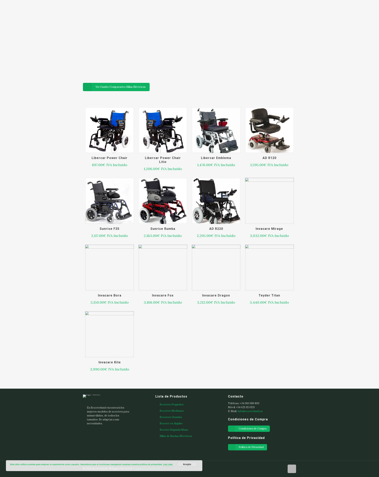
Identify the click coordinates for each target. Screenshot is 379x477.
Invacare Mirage (269, 229)
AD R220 (216, 229)
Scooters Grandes (171, 417)
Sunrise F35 (109, 229)
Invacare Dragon (216, 295)
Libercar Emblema (216, 158)
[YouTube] (282, 468)
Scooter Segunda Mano (174, 429)
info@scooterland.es (250, 411)
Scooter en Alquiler (171, 423)
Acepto (187, 464)
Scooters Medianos (172, 410)
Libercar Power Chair (110, 158)
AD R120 (269, 158)
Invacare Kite (110, 362)
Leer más (168, 464)
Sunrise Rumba (162, 229)
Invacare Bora (109, 295)
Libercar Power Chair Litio (163, 160)
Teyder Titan (269, 295)
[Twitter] (276, 468)
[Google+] (271, 468)
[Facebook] (266, 468)
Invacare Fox (163, 295)
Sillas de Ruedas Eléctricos (176, 436)
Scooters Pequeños (172, 404)
